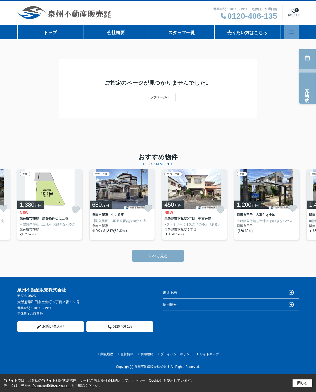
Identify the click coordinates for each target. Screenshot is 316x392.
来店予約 (170, 292)
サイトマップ (209, 354)
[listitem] (50, 204)
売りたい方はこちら (247, 32)
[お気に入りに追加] (76, 210)
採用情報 (170, 304)
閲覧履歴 (106, 354)
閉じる (302, 383)
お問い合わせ (53, 326)
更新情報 (126, 354)
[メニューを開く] (291, 32)
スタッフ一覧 (181, 32)
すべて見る (158, 256)
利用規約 (146, 354)
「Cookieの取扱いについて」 (51, 386)
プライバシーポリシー (176, 354)
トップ (50, 32)
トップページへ (158, 97)
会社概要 (116, 32)
